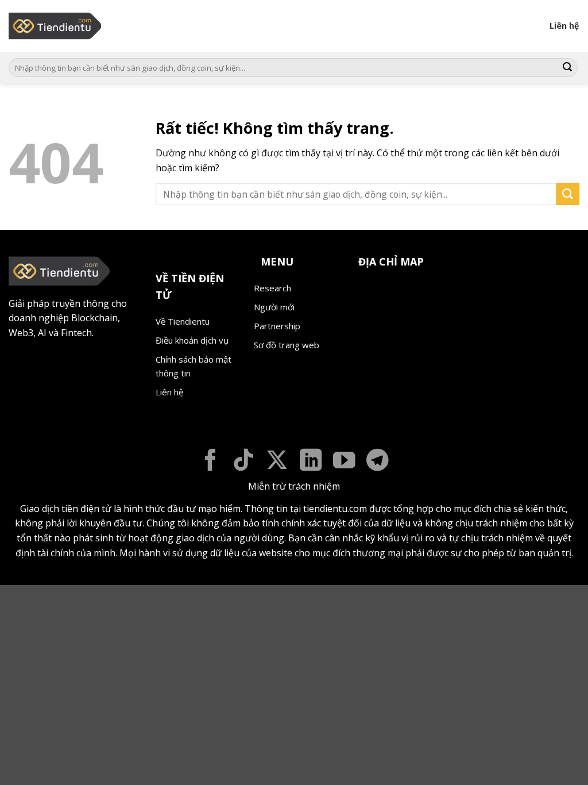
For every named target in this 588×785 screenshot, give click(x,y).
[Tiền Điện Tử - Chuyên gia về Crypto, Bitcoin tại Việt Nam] (56, 26)
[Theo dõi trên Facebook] (210, 461)
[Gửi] (567, 68)
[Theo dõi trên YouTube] (344, 461)
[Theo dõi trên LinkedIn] (311, 461)
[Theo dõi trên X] (277, 461)
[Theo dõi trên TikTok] (244, 461)
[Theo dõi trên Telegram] (377, 461)
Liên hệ (564, 25)
